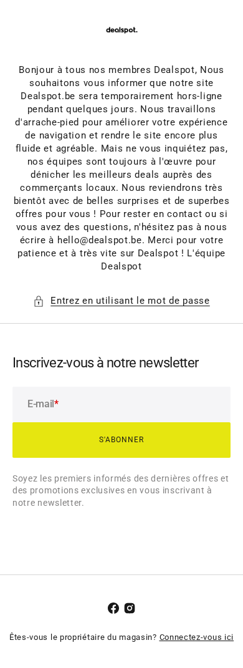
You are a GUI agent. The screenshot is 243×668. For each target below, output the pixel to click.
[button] (121, 300)
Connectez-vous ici (197, 637)
